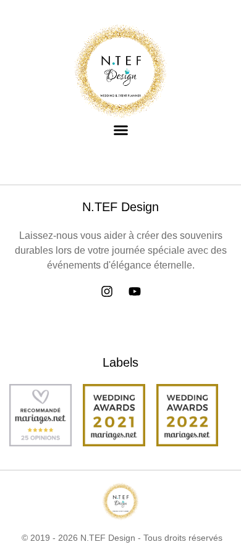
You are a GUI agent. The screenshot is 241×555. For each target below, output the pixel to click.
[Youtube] (135, 291)
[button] (120, 130)
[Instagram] (107, 291)
